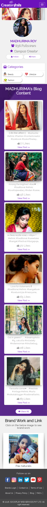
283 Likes (24, 398)
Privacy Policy (21, 493)
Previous (18, 451)
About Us (9, 493)
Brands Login (10, 488)
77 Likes (25, 143)
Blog (32, 493)
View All (24, 411)
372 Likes (24, 245)
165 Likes (24, 296)
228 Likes (24, 347)
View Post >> (23, 147)
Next (28, 451)
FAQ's (39, 493)
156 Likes (24, 194)
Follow (16, 57)
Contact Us (23, 488)
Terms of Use (36, 488)
